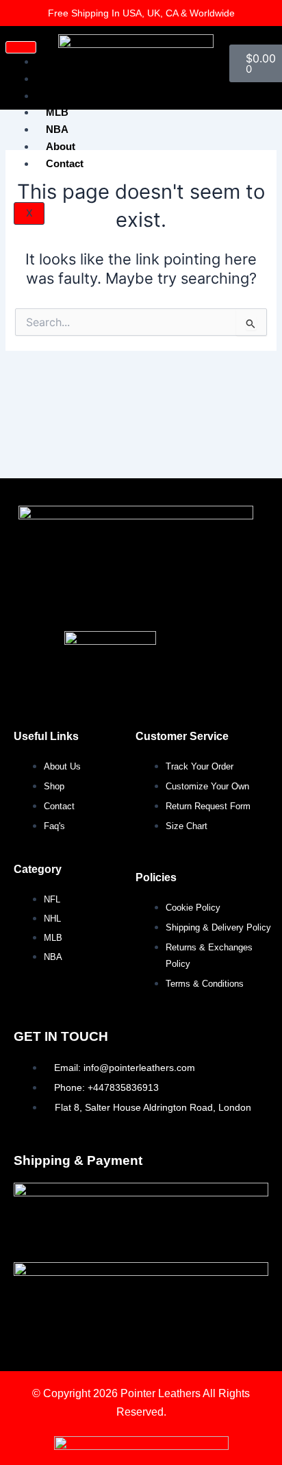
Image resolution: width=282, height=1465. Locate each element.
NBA (57, 129)
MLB (57, 112)
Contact (65, 163)
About (60, 146)
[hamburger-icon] (20, 47)
